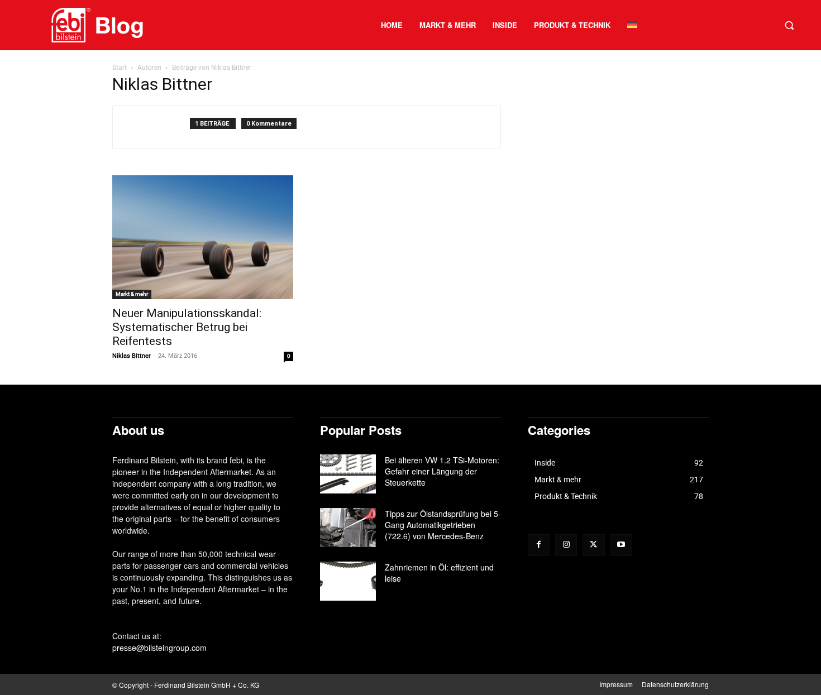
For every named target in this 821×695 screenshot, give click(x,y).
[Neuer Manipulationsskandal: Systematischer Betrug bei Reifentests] (202, 237)
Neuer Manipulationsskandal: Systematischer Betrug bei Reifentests (186, 327)
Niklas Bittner (131, 356)
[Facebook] (539, 545)
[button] (789, 25)
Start (119, 67)
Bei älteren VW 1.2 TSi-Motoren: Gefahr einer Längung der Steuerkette (442, 471)
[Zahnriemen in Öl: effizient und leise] (348, 581)
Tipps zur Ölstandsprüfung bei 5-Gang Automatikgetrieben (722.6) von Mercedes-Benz (443, 524)
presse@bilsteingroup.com (159, 647)
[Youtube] (621, 545)
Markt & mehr (132, 294)
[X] (593, 545)
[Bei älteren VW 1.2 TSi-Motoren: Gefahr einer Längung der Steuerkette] (348, 473)
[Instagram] (566, 545)
